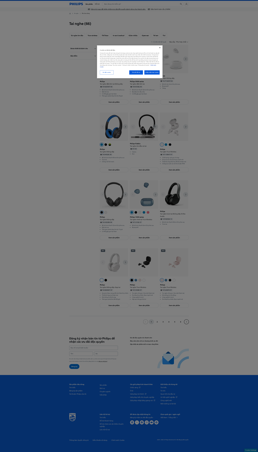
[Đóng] (160, 47)
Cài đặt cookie (107, 72)
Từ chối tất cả (136, 72)
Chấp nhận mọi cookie (151, 72)
